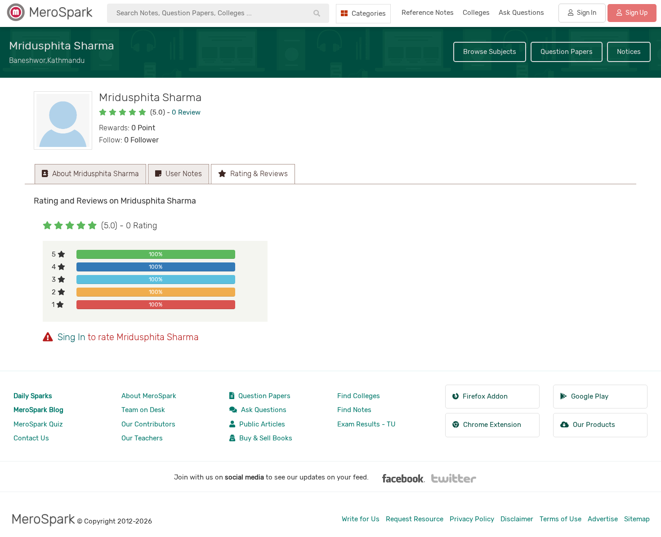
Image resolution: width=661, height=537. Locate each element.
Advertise (603, 519)
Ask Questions (262, 410)
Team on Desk (143, 410)
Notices (629, 52)
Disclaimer (516, 519)
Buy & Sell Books (264, 438)
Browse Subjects (489, 52)
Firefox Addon (484, 396)
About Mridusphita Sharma (94, 173)
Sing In (71, 337)
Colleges (476, 13)
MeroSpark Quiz (38, 424)
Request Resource (414, 519)
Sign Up (636, 13)
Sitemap (637, 519)
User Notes (183, 173)
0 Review (186, 112)
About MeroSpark (148, 396)
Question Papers (566, 52)
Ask (521, 13)
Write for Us (361, 519)
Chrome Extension (491, 425)
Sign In (586, 13)
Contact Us (31, 438)
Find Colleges (358, 396)
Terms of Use (560, 519)
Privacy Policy (472, 519)
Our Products (593, 425)
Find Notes (354, 410)
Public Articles (261, 424)
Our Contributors (148, 424)
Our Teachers (142, 438)
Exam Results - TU (366, 424)
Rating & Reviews (258, 173)
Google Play (588, 396)
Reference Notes (428, 13)
